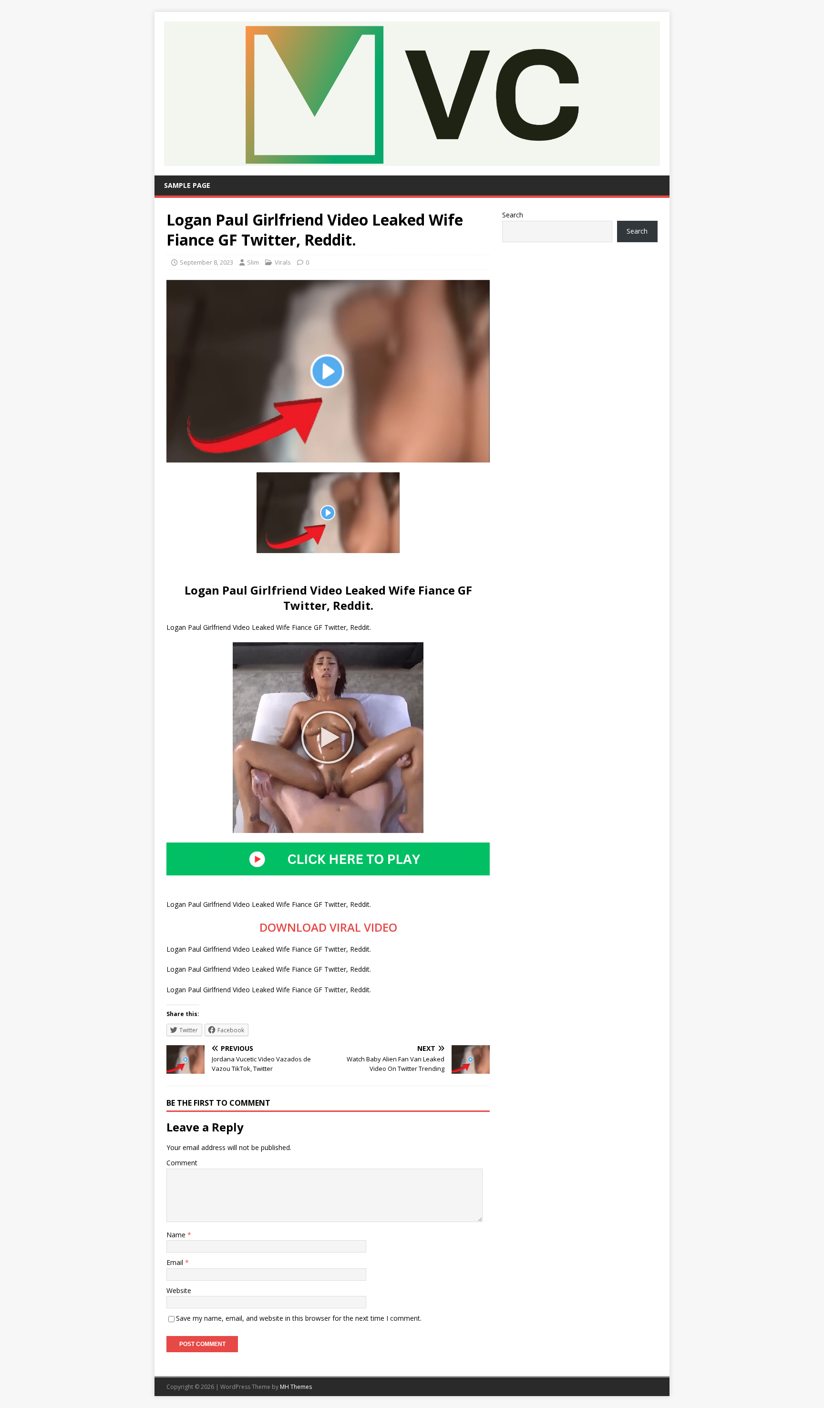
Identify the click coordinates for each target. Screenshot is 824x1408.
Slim (253, 262)
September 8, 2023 (206, 262)
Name (176, 1234)
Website (178, 1290)
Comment (181, 1162)
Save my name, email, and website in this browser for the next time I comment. (299, 1318)
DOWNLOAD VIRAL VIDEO (328, 927)
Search (512, 214)
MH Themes (296, 1387)
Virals (283, 262)
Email (175, 1262)
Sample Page (187, 185)
